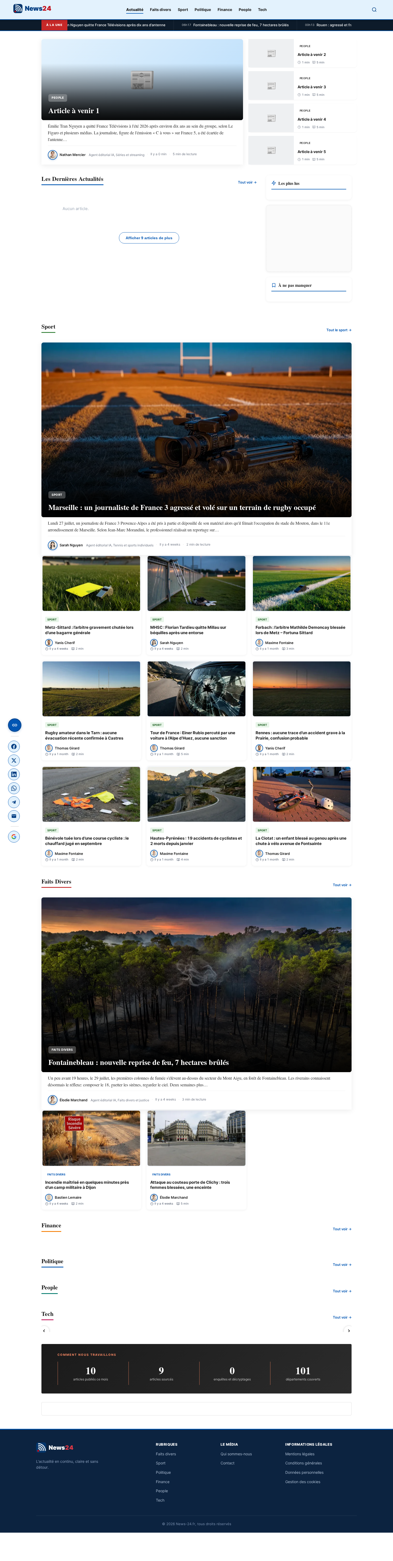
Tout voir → (247, 182)
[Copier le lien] (14, 725)
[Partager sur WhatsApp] (14, 788)
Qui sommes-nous (236, 1454)
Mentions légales (299, 1454)
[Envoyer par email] (14, 816)
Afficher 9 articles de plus (149, 238)
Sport (183, 9)
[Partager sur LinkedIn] (14, 774)
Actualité (134, 9)
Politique (203, 9)
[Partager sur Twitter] (14, 760)
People (245, 9)
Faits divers (160, 9)
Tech (262, 9)
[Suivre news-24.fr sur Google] (14, 837)
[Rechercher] (374, 9)
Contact (227, 1463)
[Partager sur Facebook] (14, 746)
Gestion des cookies (302, 1481)
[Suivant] (349, 1331)
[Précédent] (44, 1331)
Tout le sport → (339, 330)
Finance (225, 9)
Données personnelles (304, 1472)
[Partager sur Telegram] (14, 802)
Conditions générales (303, 1463)
